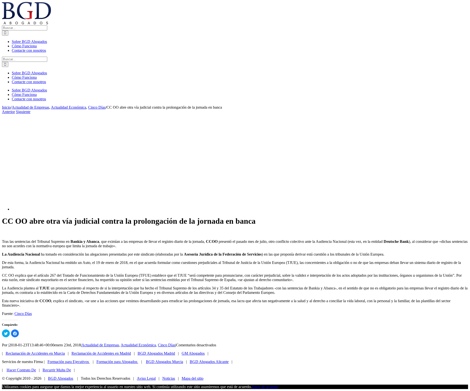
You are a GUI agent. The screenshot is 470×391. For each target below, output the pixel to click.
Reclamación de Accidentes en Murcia (35, 353)
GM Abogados (193, 353)
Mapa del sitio (192, 378)
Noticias (168, 378)
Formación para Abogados (117, 362)
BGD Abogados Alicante (209, 362)
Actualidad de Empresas (100, 345)
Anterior (8, 112)
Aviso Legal (146, 378)
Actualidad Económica (138, 345)
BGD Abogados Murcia (164, 362)
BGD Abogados (60, 378)
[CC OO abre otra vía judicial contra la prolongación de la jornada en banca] (100, 209)
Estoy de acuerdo (265, 387)
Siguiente (23, 112)
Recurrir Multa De (57, 370)
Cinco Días (23, 314)
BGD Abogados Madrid (156, 353)
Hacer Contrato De (21, 370)
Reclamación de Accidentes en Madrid (101, 353)
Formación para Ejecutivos (68, 362)
